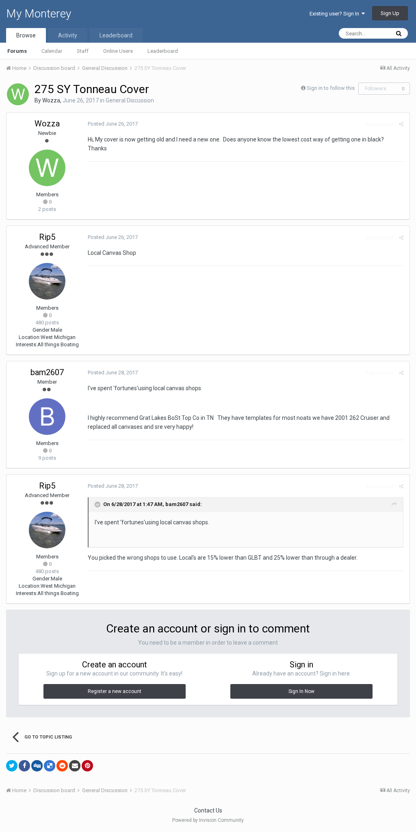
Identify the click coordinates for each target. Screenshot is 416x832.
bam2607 (47, 372)
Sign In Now (301, 691)
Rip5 (47, 237)
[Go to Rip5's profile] (47, 281)
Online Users (118, 51)
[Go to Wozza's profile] (18, 94)
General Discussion (130, 100)
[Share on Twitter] (11, 765)
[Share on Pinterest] (87, 765)
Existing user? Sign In (336, 14)
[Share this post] (401, 124)
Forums (17, 51)
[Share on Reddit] (62, 765)
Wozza (51, 100)
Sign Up (390, 13)
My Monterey (38, 13)
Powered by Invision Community (208, 820)
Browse (26, 35)
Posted (113, 124)
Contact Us (208, 810)
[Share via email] (74, 765)
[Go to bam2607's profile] (47, 416)
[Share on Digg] (37, 765)
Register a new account (114, 691)
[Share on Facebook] (24, 765)
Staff (83, 51)
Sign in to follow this (331, 88)
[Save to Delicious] (49, 765)
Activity (67, 35)
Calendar (51, 51)
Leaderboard (162, 51)
